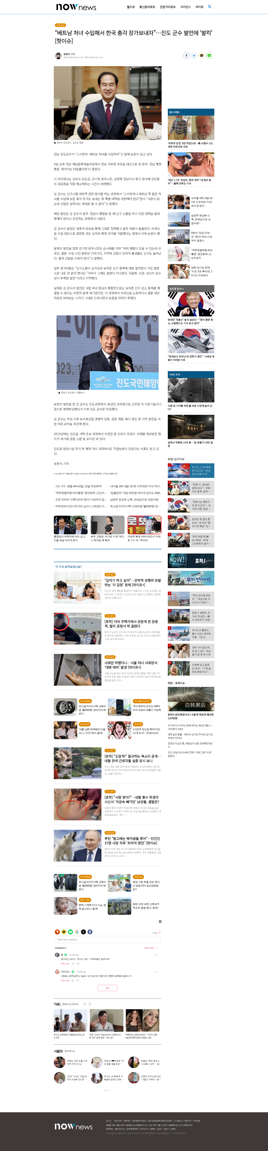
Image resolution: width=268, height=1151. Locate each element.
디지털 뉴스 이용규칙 (182, 1120)
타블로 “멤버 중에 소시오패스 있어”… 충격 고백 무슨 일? (105, 1036)
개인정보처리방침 (139, 1120)
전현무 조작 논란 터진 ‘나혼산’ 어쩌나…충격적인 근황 (151, 1079)
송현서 (67, 54)
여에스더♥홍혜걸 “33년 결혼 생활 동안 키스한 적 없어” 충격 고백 (69, 1036)
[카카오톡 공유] (202, 57)
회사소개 (117, 1120)
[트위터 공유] (194, 57)
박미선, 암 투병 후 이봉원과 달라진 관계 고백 (114, 1079)
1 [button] (105, 1090)
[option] (69, 1025)
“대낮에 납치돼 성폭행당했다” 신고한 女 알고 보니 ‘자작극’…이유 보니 (140, 1036)
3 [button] (109, 1090)
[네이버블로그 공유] (209, 57)
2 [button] (107, 1090)
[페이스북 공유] (186, 57)
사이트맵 (196, 1120)
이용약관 (126, 1120)
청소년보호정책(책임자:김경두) (160, 1120)
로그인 (108, 1120)
